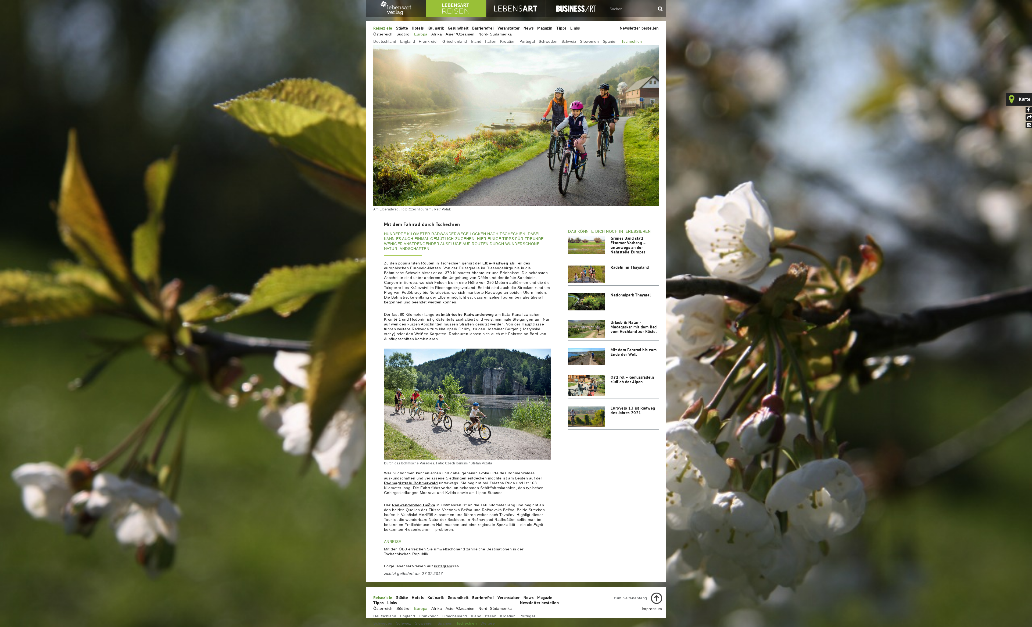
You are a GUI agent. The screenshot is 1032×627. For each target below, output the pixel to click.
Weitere (488, 623)
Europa (420, 34)
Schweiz (568, 41)
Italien (490, 41)
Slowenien (589, 41)
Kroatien (507, 41)
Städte (402, 28)
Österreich (383, 34)
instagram (443, 566)
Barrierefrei (483, 28)
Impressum (652, 609)
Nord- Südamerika (495, 34)
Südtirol (403, 34)
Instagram (1029, 125)
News (528, 28)
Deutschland (384, 41)
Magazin (545, 28)
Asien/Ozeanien (460, 34)
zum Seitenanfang (630, 598)
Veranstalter (508, 28)
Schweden (548, 41)
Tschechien (631, 41)
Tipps (561, 28)
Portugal (527, 41)
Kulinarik (436, 28)
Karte (1025, 99)
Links (575, 28)
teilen (1029, 117)
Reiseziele (382, 28)
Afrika (436, 34)
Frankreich (429, 41)
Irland (476, 41)
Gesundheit (458, 28)
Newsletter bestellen (639, 28)
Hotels (418, 28)
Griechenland (454, 41)
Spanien (610, 41)
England (407, 41)
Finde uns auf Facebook (1029, 110)
